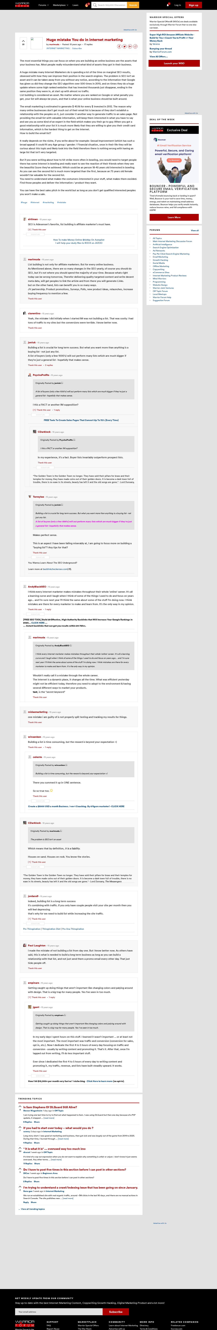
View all (195, 230)
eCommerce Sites (161, 272)
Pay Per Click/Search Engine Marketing (171, 253)
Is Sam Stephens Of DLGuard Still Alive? (50, 1107)
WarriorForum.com (162, 51)
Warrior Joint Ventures (163, 287)
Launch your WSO (174, 63)
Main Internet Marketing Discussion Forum (172, 241)
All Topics (157, 238)
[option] (174, 173)
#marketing (48, 202)
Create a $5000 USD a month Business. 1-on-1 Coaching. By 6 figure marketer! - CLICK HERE (76, 806)
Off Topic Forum (160, 291)
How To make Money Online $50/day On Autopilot (78, 239)
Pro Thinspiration (31, 928)
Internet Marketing (52, 1131)
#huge (24, 202)
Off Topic (59, 1110)
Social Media (159, 263)
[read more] (49, 1117)
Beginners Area (50, 1173)
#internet (35, 202)
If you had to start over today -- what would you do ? (58, 1128)
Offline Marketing (161, 266)
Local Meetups (159, 294)
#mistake (61, 202)
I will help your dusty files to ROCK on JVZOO (78, 242)
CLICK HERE (37, 622)
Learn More (174, 217)
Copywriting (158, 269)
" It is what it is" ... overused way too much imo (54, 1149)
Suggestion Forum (161, 300)
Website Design (160, 284)
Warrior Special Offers (88, 1325)
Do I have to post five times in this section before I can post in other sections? (74, 1169)
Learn (76, 5)
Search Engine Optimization (166, 247)
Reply (26, 1202)
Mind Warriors (159, 278)
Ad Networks (159, 250)
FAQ (49, 1325)
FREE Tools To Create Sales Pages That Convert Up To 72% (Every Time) (81, 420)
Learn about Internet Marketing (123, 1325)
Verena (156, 43)
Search (133, 5)
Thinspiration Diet (51, 928)
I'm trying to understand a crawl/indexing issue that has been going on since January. (80, 1187)
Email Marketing (160, 256)
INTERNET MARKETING (58, 48)
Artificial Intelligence (162, 244)
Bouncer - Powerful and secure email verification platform (174, 189)
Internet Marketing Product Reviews (169, 275)
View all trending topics (31, 1209)
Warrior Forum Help (162, 297)
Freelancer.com (178, 1325)
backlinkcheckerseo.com (55, 569)
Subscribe (77, 48)
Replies (27, 1121)
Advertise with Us (130, 30)
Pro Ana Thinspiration (73, 928)
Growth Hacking (160, 260)
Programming (159, 281)
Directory (144, 1325)
